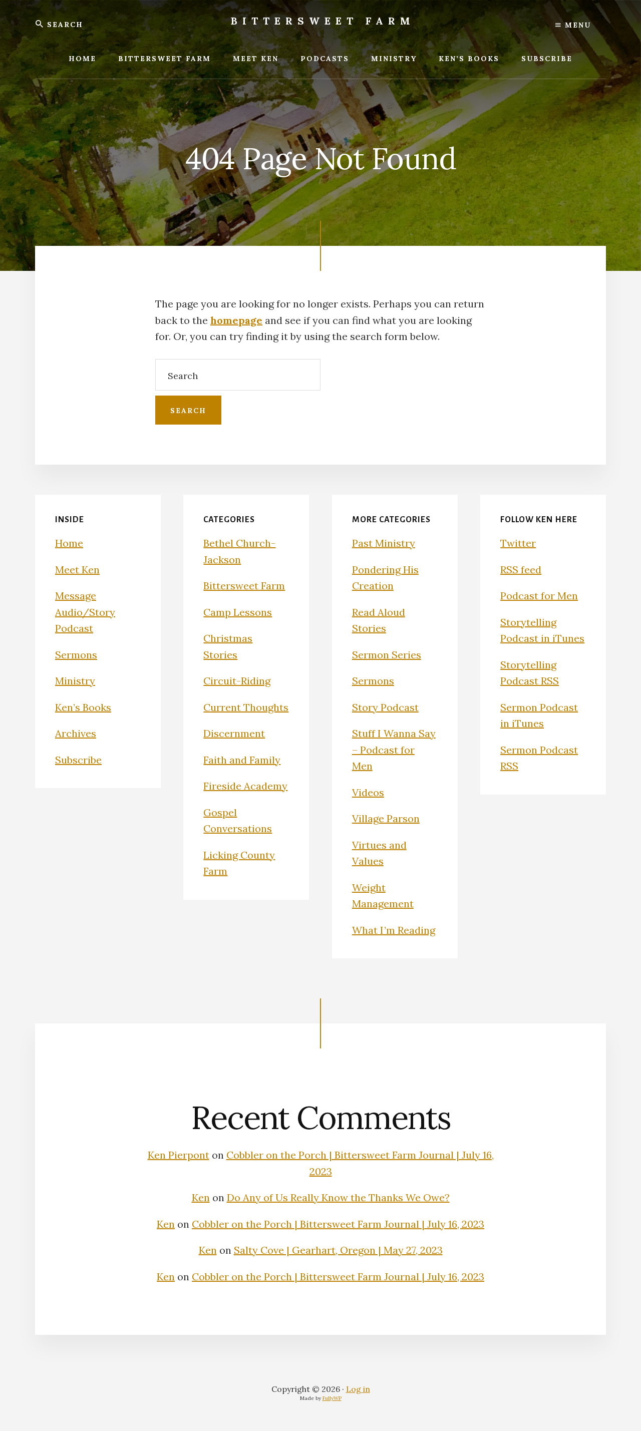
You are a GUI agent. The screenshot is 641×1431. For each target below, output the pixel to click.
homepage (236, 320)
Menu (576, 25)
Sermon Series (386, 654)
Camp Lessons (237, 612)
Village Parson (386, 818)
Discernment (234, 733)
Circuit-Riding (236, 680)
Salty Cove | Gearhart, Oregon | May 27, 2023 (338, 1250)
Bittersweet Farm (323, 21)
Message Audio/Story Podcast (85, 611)
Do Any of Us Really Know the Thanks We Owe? (338, 1197)
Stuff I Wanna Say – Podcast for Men (394, 749)
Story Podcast (385, 707)
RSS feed (520, 569)
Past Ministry (383, 543)
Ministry (75, 680)
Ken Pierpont (178, 1155)
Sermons (76, 654)
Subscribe (78, 760)
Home (69, 543)
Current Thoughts (245, 707)
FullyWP (332, 1398)
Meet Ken (77, 569)
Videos (368, 792)
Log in (358, 1389)
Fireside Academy (245, 786)
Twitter (518, 543)
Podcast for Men (539, 595)
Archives (75, 733)
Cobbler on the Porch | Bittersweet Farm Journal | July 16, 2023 (338, 1224)
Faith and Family (241, 760)
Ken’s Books (83, 707)
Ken (201, 1197)
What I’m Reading (393, 930)
